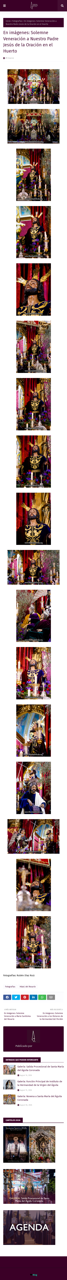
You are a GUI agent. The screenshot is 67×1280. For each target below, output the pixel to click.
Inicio (8, 21)
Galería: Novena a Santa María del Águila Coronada (39, 1098)
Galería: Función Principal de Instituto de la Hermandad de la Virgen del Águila (39, 1083)
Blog (35, 1275)
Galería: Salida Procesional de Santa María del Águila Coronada (40, 1068)
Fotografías (17, 21)
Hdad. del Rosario (28, 987)
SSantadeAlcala (42, 1046)
